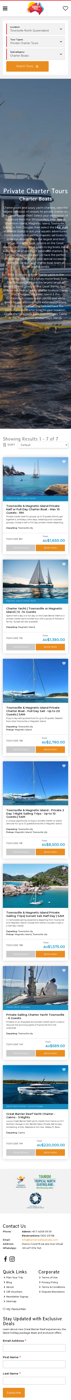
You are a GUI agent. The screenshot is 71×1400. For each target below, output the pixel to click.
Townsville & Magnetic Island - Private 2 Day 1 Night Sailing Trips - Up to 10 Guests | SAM (35, 814)
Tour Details (21, 547)
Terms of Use (50, 1277)
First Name (12, 1357)
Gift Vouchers (14, 1291)
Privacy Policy (50, 1282)
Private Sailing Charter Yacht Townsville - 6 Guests (35, 1016)
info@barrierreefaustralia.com (40, 1239)
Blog (9, 1282)
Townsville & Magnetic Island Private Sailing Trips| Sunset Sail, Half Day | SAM (35, 914)
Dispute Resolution (53, 1291)
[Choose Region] (35, 29)
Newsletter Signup (17, 1296)
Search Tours (24, 66)
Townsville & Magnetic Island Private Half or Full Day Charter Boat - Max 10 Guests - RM (33, 509)
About (10, 1287)
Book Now (50, 547)
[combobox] (35, 41)
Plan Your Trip (14, 1277)
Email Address (14, 1341)
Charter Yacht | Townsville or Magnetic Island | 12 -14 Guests (34, 610)
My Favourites (16, 1309)
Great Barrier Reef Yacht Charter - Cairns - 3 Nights (30, 1115)
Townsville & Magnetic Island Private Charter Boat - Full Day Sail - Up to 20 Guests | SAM (33, 711)
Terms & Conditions (53, 1287)
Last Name (12, 1373)
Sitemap (11, 1301)
